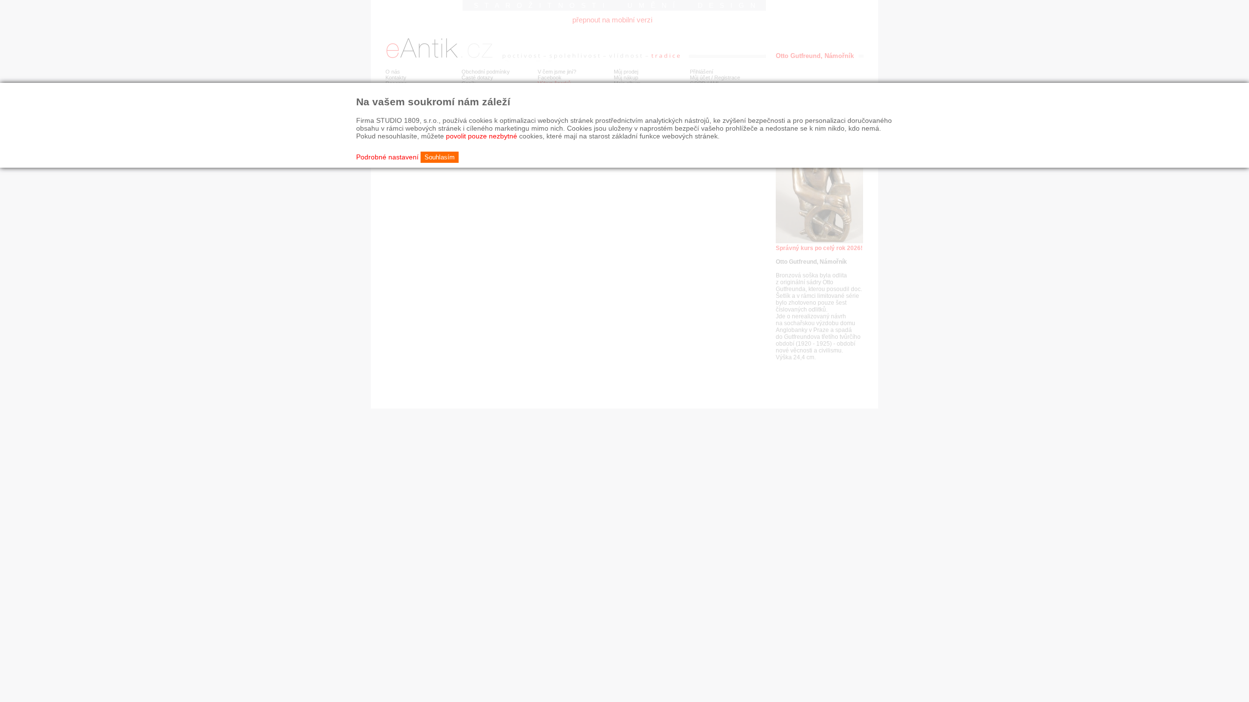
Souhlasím (439, 157)
